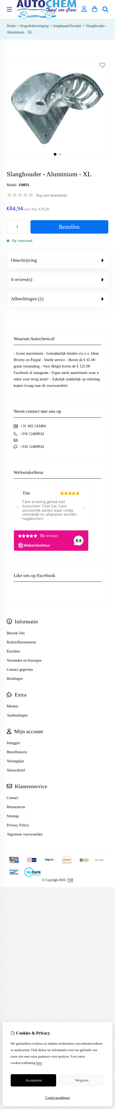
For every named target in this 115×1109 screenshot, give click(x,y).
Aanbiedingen (17, 715)
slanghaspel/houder (67, 26)
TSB (70, 880)
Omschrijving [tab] (24, 260)
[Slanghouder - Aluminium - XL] (57, 158)
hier (39, 1063)
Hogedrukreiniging (34, 26)
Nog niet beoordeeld (51, 195)
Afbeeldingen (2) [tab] (27, 298)
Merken (12, 706)
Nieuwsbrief (16, 770)
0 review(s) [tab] (21, 279)
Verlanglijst (15, 761)
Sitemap (13, 816)
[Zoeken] (105, 9)
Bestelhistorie (17, 752)
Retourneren (16, 807)
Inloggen (13, 743)
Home (11, 26)
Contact (12, 798)
